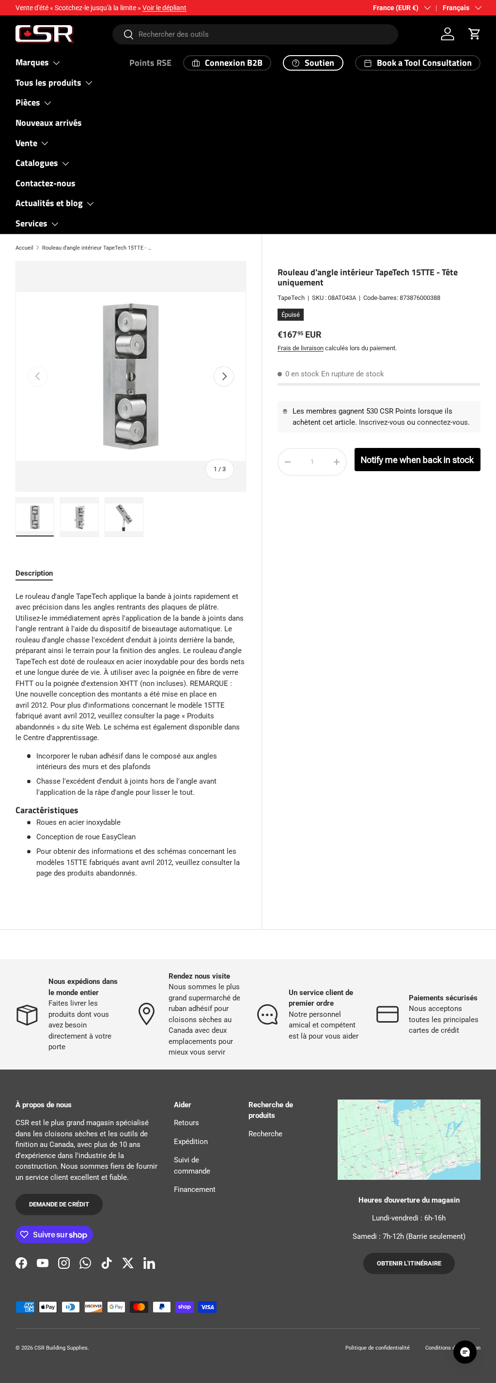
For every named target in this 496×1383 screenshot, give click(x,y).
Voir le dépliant (164, 8)
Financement (195, 1189)
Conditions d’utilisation (452, 1348)
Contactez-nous (46, 183)
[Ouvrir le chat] (465, 1352)
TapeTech (291, 297)
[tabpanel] (131, 738)
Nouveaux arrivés (49, 122)
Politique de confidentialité (377, 1348)
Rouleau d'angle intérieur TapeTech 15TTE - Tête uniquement (96, 248)
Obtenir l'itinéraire (409, 1263)
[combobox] (255, 34)
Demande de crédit (59, 1204)
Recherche (265, 1134)
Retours (186, 1122)
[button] (474, 34)
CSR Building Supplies (61, 1348)
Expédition (191, 1141)
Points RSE (150, 62)
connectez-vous (442, 422)
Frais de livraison (301, 348)
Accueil (24, 248)
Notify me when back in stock (417, 460)
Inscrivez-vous (382, 422)
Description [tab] (34, 573)
